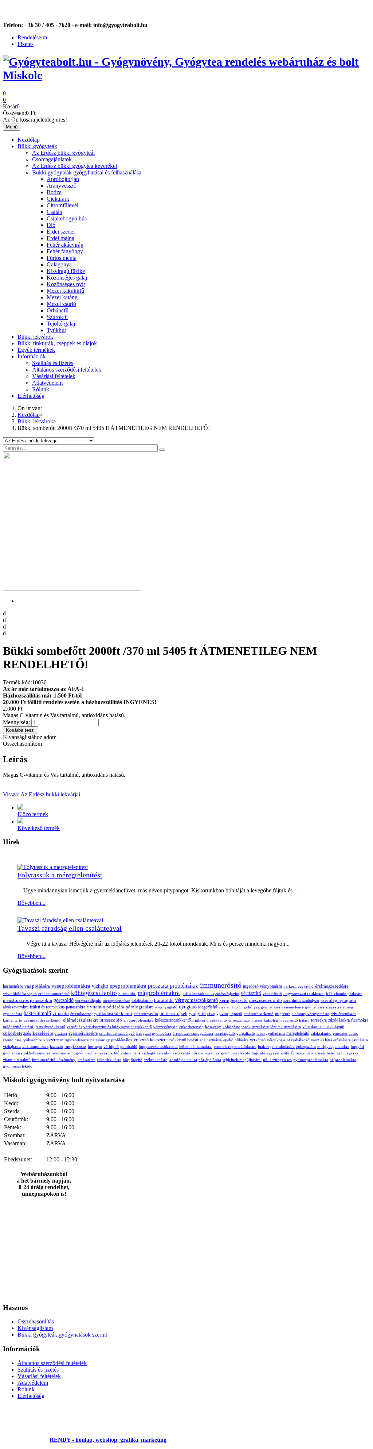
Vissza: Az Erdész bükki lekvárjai (41, 794)
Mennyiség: (17, 722)
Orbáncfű (57, 310)
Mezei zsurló (61, 304)
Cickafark (58, 199)
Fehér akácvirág (65, 245)
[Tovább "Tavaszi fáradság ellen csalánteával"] (60, 920)
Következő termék (38, 828)
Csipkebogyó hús (67, 218)
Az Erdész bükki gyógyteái (63, 153)
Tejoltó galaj (61, 323)
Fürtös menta (61, 258)
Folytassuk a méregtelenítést (59, 875)
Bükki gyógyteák (37, 146)
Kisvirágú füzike (66, 271)
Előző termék (32, 814)
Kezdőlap (28, 140)
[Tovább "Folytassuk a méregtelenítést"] (52, 867)
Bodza (54, 192)
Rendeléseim (32, 37)
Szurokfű (57, 317)
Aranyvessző (61, 185)
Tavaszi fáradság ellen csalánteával (69, 928)
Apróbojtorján (63, 179)
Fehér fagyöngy (65, 251)
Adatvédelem (47, 383)
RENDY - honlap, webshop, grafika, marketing (108, 1440)
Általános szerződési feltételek (66, 369)
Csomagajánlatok (52, 159)
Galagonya (59, 264)
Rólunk (40, 389)
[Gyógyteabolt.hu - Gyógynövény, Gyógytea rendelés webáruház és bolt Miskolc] (186, 75)
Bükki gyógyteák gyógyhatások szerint (62, 1334)
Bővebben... (31, 903)
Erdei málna (60, 238)
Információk (31, 356)
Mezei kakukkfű (65, 291)
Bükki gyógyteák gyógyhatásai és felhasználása (86, 172)
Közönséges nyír (66, 284)
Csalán (54, 212)
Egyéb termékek (36, 350)
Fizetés (25, 44)
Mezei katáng (62, 297)
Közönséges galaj (67, 277)
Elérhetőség (30, 396)
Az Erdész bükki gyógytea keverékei (74, 166)
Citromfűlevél (62, 205)
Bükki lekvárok (35, 337)
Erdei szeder (61, 231)
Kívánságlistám (35, 1328)
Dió (51, 225)
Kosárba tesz (20, 730)
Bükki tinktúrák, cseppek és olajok (57, 343)
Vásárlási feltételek (53, 376)
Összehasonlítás (35, 1321)
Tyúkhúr (56, 330)
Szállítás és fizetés (52, 363)
